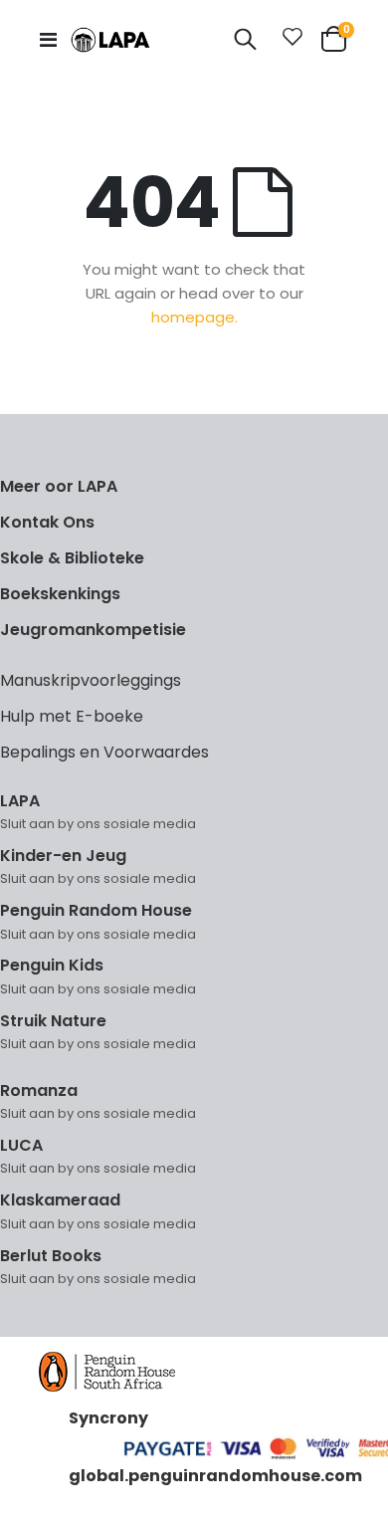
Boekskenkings (60, 593)
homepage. (194, 317)
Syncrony (108, 1418)
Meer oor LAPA (58, 486)
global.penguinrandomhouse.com (215, 1475)
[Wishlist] (288, 40)
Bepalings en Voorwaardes (104, 752)
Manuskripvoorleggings (90, 680)
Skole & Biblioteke (72, 557)
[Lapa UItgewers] (110, 40)
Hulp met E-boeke (71, 716)
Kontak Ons (47, 522)
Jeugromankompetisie (93, 629)
